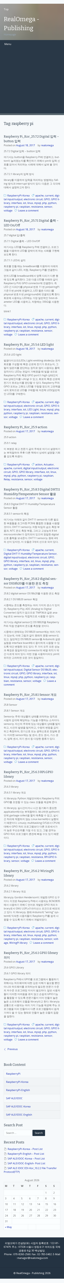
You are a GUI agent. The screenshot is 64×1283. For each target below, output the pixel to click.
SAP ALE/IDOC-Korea (18, 1106)
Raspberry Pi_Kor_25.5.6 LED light (29, 344)
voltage (8, 210)
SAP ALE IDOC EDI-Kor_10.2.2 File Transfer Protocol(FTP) (30, 1170)
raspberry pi (11, 206)
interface (16, 203)
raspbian (24, 206)
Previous (12, 1049)
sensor (48, 206)
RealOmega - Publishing (21, 24)
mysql (37, 203)
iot (24, 203)
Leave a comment (28, 210)
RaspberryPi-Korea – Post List (25, 1149)
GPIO (47, 199)
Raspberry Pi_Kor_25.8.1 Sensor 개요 (30, 695)
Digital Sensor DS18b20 (37, 669)
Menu (7, 44)
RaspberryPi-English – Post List (26, 1153)
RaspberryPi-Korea (18, 195)
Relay (7, 479)
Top (6, 9)
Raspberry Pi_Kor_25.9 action (25, 427)
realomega (47, 145)
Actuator (49, 464)
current (49, 195)
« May (8, 1227)
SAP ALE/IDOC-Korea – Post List (26, 1158)
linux (30, 203)
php (44, 203)
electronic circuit (33, 199)
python (52, 203)
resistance (37, 206)
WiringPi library (18, 942)
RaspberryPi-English (18, 1090)
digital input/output (34, 468)
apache (39, 195)
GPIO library (26, 472)
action (38, 464)
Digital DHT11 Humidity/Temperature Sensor (30, 553)
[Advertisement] (32, 81)
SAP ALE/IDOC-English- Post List (26, 1163)
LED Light (33, 409)
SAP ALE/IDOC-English (19, 1114)
